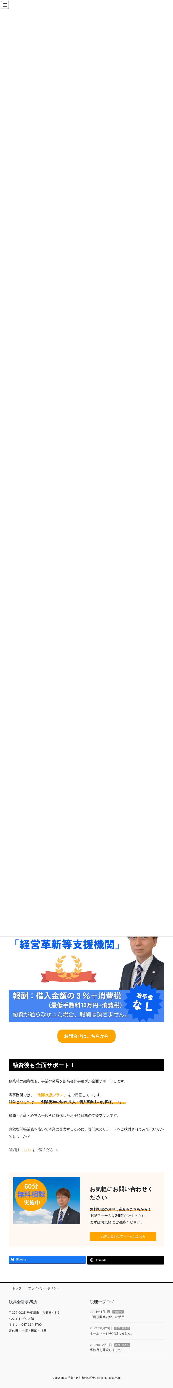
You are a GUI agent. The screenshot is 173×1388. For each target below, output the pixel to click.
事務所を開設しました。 (107, 1350)
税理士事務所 (122, 1328)
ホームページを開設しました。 (112, 1333)
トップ (17, 1288)
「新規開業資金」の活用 (107, 1317)
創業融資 (118, 1312)
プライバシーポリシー (44, 1288)
